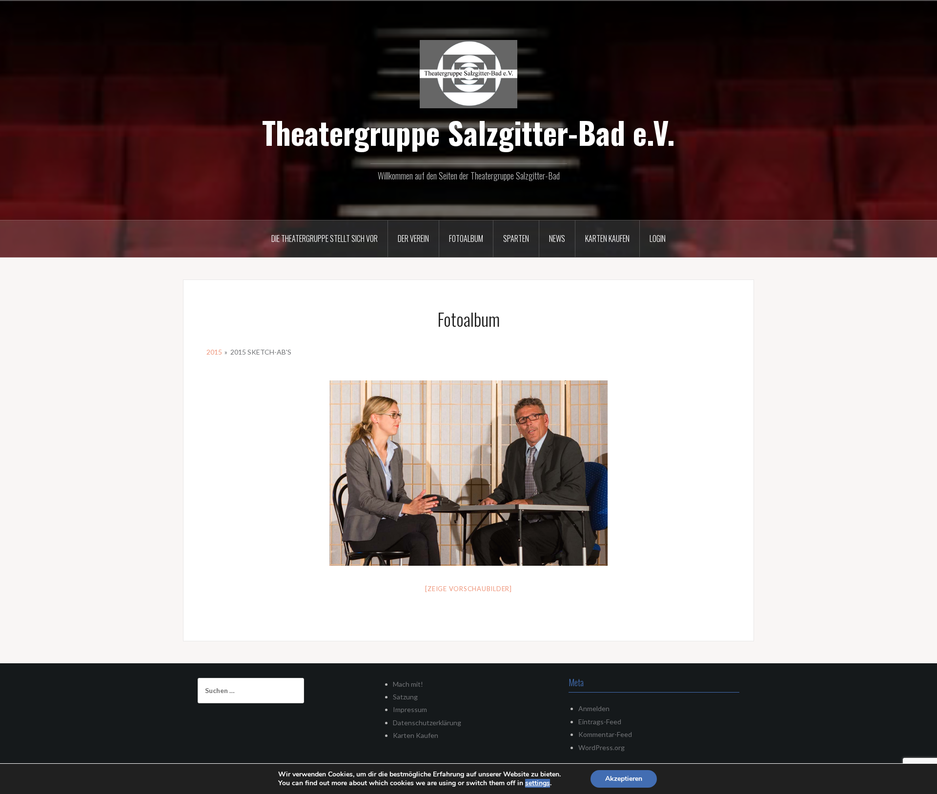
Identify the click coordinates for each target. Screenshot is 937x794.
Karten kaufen (607, 238)
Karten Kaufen (415, 735)
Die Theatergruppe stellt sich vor (324, 238)
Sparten (516, 238)
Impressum (410, 709)
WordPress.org (601, 747)
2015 (214, 352)
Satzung (405, 697)
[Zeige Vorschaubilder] (468, 589)
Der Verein (413, 238)
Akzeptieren (623, 778)
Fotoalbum (466, 238)
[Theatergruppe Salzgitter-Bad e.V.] (468, 73)
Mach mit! (408, 684)
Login (658, 238)
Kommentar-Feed (605, 734)
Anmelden (594, 708)
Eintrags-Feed (599, 721)
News (557, 238)
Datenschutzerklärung (427, 722)
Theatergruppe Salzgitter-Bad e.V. (468, 132)
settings (537, 783)
